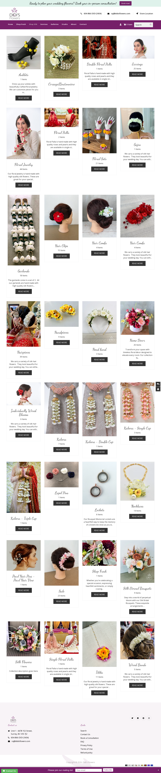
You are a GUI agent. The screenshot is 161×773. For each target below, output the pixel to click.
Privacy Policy (86, 745)
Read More (23, 98)
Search (83, 730)
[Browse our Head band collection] (99, 322)
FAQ (82, 741)
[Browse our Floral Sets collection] (99, 130)
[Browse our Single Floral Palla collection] (61, 637)
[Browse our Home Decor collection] (137, 318)
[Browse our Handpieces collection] (61, 314)
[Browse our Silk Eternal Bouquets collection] (137, 561)
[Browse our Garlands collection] (23, 230)
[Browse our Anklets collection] (23, 52)
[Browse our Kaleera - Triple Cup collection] (23, 487)
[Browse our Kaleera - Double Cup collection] (99, 409)
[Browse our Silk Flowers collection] (23, 638)
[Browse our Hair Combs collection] (99, 216)
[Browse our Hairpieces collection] (23, 324)
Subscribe (108, 770)
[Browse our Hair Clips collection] (61, 217)
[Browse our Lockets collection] (99, 483)
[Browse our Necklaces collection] (137, 481)
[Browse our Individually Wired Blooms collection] (23, 393)
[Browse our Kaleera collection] (61, 408)
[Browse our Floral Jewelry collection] (23, 133)
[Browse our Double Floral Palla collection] (99, 47)
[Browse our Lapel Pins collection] (61, 474)
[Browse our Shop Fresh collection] (99, 553)
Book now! (125, 3)
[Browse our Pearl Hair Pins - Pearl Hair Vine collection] (23, 555)
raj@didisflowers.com (120, 13)
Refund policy (86, 752)
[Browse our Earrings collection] (137, 47)
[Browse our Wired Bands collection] (137, 640)
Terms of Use (86, 749)
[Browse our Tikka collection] (99, 644)
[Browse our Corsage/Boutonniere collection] (61, 57)
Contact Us (85, 734)
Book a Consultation (89, 738)
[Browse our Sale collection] (61, 563)
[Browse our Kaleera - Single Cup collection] (137, 402)
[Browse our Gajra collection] (137, 123)
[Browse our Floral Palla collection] (61, 117)
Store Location (146, 13)
